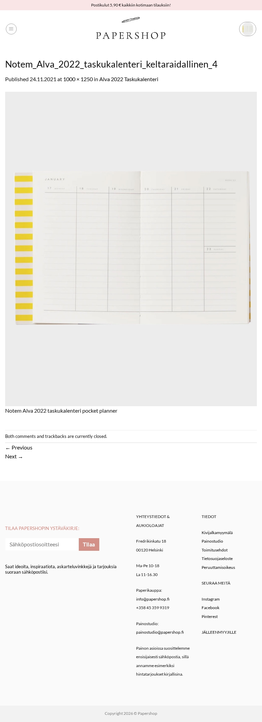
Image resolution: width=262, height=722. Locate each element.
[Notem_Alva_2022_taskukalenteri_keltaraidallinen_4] (131, 248)
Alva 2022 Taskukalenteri (128, 79)
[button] (11, 29)
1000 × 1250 (78, 79)
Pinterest (210, 616)
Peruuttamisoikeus (218, 567)
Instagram (211, 599)
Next (14, 456)
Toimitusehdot (215, 549)
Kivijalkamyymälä (217, 532)
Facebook (210, 607)
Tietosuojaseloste (217, 558)
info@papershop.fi (153, 599)
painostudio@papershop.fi (160, 632)
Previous (18, 447)
